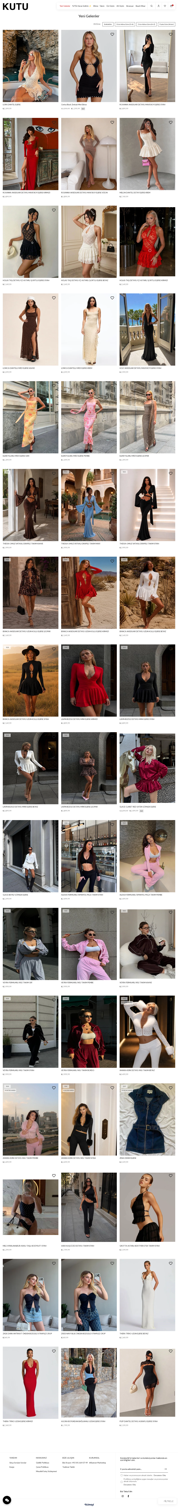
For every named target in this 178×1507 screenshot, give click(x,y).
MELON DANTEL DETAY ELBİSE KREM (135, 192)
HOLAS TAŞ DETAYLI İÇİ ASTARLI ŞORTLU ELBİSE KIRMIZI (144, 280)
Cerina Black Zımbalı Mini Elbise (74, 104)
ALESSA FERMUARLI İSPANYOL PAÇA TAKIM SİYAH (82, 895)
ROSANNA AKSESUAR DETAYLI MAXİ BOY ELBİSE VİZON (84, 192)
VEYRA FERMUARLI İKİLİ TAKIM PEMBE (77, 982)
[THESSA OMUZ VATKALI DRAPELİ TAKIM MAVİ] (89, 505)
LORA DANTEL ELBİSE (12, 104)
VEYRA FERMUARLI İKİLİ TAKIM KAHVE (136, 982)
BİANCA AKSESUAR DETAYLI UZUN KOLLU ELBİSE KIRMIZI (85, 631)
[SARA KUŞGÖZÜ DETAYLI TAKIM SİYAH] (89, 1207)
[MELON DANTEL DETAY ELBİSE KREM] (147, 154)
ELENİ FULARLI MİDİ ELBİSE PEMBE (75, 456)
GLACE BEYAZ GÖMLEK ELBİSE (15, 895)
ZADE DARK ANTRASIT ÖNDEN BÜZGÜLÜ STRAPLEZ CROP (27, 1333)
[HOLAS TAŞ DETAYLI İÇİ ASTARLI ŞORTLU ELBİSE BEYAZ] (89, 242)
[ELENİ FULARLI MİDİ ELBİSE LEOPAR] (147, 417)
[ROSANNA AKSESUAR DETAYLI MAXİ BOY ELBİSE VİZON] (89, 154)
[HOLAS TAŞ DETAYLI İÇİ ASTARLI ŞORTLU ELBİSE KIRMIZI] (147, 242)
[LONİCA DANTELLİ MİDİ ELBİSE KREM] (89, 329)
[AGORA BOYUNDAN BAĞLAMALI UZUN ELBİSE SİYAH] (89, 1383)
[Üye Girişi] (159, 6)
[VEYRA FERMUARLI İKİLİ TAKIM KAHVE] (147, 944)
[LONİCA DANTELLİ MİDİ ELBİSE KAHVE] (30, 329)
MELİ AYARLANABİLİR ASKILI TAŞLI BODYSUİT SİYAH (24, 1246)
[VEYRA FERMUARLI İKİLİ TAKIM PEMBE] (89, 944)
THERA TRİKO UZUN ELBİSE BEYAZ (134, 1333)
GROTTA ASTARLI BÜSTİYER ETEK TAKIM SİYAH (140, 1246)
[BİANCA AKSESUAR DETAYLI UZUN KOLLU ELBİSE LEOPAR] (30, 593)
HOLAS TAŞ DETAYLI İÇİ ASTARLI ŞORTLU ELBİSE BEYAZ (84, 280)
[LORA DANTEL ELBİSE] (30, 66)
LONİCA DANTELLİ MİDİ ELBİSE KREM (76, 368)
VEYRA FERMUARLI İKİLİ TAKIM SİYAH (18, 1070)
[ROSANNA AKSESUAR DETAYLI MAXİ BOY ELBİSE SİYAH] (147, 66)
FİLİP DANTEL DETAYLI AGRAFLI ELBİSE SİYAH (139, 1421)
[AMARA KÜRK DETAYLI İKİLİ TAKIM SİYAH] (89, 1119)
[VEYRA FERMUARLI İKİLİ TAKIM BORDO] (89, 1032)
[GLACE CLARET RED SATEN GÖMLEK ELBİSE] (147, 768)
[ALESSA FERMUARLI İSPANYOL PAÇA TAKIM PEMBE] (147, 856)
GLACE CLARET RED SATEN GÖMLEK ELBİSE (138, 807)
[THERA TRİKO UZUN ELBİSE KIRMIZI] (30, 1383)
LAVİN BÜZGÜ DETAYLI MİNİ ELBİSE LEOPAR (79, 807)
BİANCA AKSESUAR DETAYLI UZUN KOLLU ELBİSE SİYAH (26, 719)
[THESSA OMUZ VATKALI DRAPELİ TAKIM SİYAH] (147, 505)
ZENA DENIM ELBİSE (128, 1158)
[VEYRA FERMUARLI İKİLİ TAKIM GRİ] (30, 944)
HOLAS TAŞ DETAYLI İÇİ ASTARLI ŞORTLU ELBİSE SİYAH (26, 280)
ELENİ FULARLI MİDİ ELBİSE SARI (16, 456)
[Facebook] (128, 1496)
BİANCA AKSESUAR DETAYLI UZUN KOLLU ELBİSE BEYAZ (143, 631)
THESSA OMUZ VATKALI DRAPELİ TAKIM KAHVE (23, 544)
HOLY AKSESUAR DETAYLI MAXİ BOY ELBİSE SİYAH (140, 368)
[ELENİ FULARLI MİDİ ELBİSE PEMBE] (89, 417)
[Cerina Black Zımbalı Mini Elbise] (89, 66)
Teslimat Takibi (68, 1467)
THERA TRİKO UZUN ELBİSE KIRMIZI (18, 1421)
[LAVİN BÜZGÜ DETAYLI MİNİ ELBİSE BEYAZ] (30, 768)
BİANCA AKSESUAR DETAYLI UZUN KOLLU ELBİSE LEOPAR (26, 631)
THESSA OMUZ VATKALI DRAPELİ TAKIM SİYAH (139, 544)
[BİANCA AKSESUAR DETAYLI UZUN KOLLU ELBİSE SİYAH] (30, 680)
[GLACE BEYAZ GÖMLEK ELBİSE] (30, 856)
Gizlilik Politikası (42, 1463)
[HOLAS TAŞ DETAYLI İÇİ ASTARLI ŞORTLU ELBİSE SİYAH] (30, 242)
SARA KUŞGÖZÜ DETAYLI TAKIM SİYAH (77, 1246)
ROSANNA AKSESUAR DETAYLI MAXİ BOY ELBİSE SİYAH (142, 104)
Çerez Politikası (42, 1467)
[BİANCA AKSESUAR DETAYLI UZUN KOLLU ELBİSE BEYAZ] (147, 593)
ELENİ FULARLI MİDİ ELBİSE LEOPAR (134, 456)
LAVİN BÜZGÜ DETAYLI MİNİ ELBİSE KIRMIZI (79, 719)
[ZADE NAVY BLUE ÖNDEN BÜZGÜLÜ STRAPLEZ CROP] (89, 1295)
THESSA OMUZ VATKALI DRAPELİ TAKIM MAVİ (80, 544)
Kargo (11, 1467)
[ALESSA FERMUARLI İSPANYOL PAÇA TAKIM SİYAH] (89, 856)
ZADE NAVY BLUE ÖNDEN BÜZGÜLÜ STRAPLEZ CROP (83, 1333)
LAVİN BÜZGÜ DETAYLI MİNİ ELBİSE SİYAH (137, 719)
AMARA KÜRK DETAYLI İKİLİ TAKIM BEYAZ (137, 1070)
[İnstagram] (122, 1496)
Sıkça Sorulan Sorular (17, 1463)
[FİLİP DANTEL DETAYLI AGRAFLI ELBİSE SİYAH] (147, 1383)
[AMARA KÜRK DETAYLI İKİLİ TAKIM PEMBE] (30, 1119)
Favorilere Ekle (54, 34)
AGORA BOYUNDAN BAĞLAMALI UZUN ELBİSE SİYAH (83, 1421)
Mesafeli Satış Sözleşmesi (46, 1471)
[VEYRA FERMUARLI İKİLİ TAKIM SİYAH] (30, 1032)
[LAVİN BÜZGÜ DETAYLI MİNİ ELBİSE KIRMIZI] (89, 680)
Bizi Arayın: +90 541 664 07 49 (75, 1463)
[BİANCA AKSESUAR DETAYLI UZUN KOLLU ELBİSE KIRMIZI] (89, 593)
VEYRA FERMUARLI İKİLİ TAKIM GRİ (17, 982)
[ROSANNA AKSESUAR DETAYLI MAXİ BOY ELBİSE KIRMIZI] (30, 154)
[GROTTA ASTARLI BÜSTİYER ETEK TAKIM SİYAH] (147, 1207)
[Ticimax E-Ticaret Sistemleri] (89, 1505)
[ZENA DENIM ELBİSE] (147, 1119)
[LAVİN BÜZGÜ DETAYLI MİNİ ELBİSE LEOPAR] (89, 768)
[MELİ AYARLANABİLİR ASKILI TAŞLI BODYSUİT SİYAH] (30, 1207)
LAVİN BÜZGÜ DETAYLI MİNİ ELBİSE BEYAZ (20, 807)
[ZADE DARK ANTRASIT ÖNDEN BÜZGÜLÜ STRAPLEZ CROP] (30, 1295)
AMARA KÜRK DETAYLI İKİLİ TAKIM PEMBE (20, 1158)
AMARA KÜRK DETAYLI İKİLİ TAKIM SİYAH (78, 1158)
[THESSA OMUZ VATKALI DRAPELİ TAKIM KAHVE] (30, 505)
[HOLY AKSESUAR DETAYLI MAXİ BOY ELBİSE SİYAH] (147, 329)
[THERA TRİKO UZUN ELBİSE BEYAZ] (147, 1295)
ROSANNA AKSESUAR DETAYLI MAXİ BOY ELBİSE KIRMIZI (26, 192)
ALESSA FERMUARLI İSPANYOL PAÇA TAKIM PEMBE (141, 895)
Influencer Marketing (97, 1463)
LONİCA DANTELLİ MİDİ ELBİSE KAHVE (19, 368)
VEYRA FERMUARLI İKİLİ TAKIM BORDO (77, 1070)
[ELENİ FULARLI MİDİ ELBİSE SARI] (30, 417)
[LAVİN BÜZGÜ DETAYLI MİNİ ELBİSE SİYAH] (147, 680)
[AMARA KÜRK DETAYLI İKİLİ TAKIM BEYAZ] (147, 1032)
